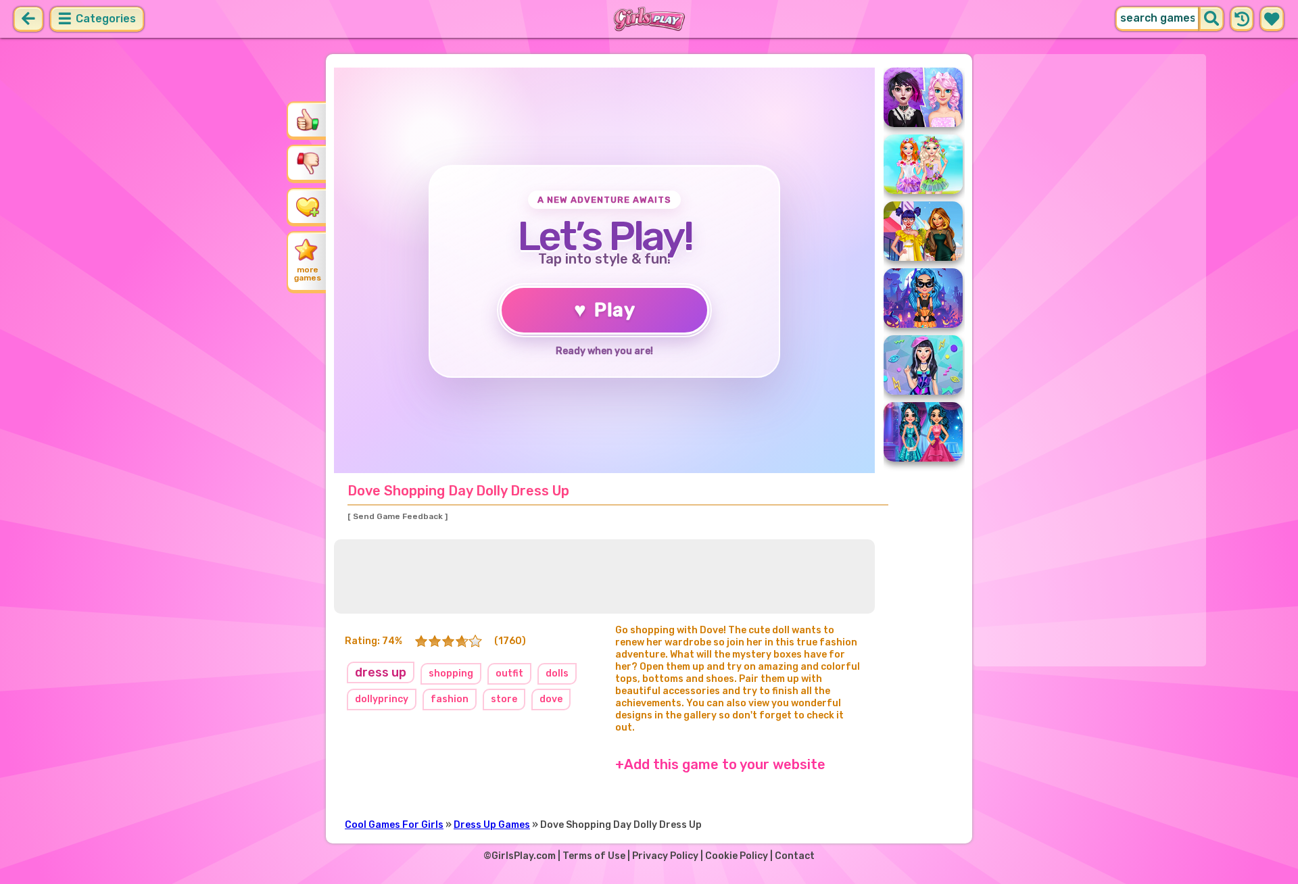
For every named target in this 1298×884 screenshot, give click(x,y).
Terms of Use (593, 856)
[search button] (1211, 19)
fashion (449, 699)
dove (550, 699)
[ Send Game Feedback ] (397, 516)
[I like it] (308, 119)
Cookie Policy (736, 856)
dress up (380, 672)
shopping (451, 673)
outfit (509, 673)
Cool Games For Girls (394, 825)
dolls (557, 673)
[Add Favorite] (308, 206)
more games (307, 274)
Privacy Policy (665, 856)
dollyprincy (381, 699)
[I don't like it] (308, 163)
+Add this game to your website (720, 764)
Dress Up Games (492, 825)
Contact (795, 856)
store (504, 699)
